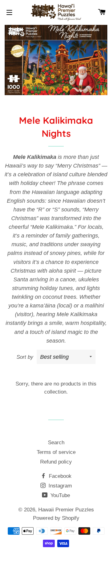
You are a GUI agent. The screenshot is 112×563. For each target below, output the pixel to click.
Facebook (59, 476)
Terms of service (56, 452)
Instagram (59, 486)
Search (56, 442)
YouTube (59, 495)
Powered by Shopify (56, 518)
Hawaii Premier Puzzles (66, 510)
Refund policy (56, 462)
